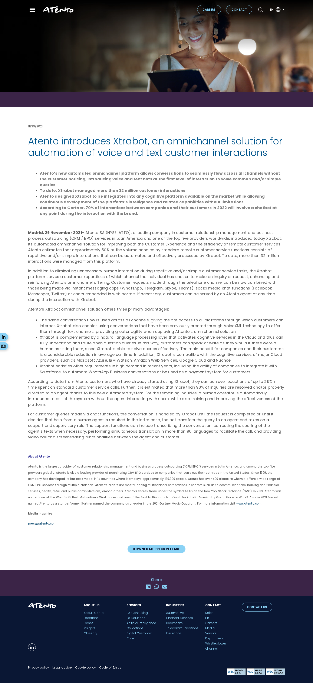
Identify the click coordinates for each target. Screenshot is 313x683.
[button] (148, 586)
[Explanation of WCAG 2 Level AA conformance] (256, 674)
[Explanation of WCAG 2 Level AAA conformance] (275, 674)
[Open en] (283, 9)
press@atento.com (42, 524)
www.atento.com (249, 504)
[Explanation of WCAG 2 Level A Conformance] (237, 674)
